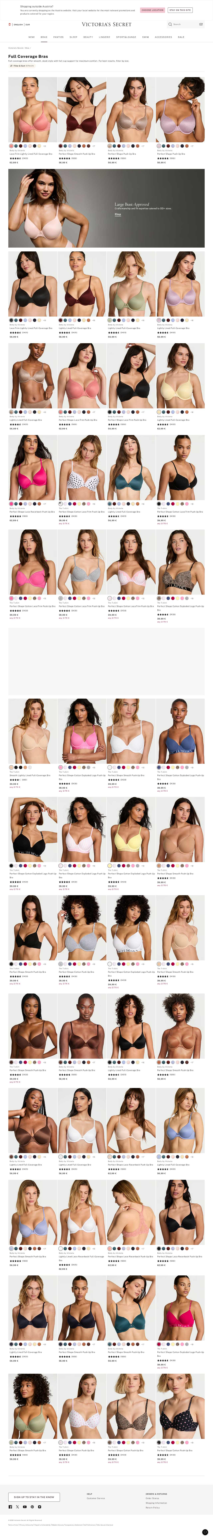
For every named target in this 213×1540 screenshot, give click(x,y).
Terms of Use (13, 1525)
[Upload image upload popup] (201, 24)
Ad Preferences (90, 1525)
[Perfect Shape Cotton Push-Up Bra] (82, 927)
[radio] (12, 146)
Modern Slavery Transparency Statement (67, 1525)
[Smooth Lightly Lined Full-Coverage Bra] (32, 731)
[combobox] (186, 24)
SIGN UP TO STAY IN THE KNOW (34, 1497)
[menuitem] (32, 38)
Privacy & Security (26, 1525)
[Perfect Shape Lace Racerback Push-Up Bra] (32, 467)
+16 (44, 146)
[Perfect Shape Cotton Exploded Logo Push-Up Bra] (180, 562)
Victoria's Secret (15, 48)
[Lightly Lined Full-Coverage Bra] (82, 284)
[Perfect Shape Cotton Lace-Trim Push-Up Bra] (82, 467)
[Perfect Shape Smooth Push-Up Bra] (82, 109)
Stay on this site (180, 10)
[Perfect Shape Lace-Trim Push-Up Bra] (82, 375)
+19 (93, 504)
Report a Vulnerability (43, 1525)
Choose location (152, 10)
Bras (27, 48)
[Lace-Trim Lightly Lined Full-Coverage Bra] (32, 109)
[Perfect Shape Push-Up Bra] (131, 109)
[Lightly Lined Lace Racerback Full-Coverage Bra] (82, 1212)
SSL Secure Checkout (105, 1525)
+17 (93, 146)
